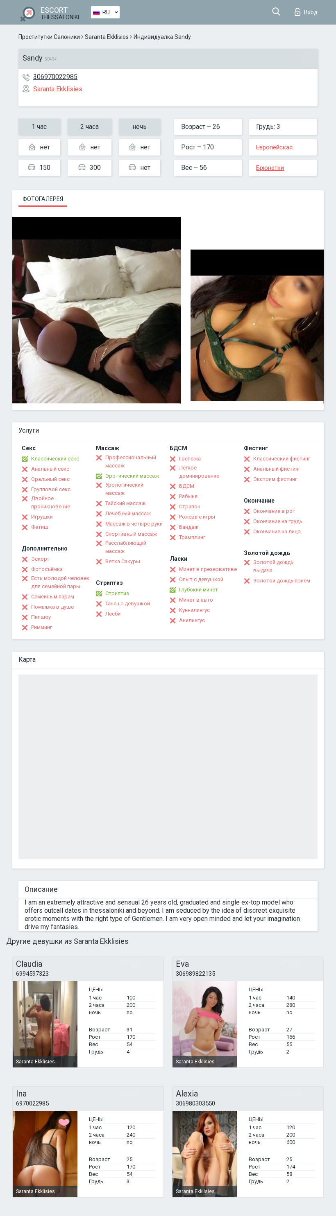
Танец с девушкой (127, 603)
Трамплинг (192, 537)
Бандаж (188, 527)
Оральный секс (50, 479)
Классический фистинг (281, 459)
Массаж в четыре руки (134, 524)
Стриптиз (117, 593)
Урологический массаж (124, 489)
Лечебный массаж (128, 513)
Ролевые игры (197, 517)
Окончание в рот (274, 511)
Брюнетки (270, 167)
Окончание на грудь (277, 521)
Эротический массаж (132, 476)
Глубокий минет (198, 590)
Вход (311, 12)
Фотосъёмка (47, 569)
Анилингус (192, 620)
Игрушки (42, 517)
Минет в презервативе (208, 569)
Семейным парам (52, 596)
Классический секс (55, 459)
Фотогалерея (43, 199)
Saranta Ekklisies (107, 37)
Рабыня (188, 496)
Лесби (112, 614)
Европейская (274, 147)
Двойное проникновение (50, 502)
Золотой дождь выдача (273, 566)
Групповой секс (50, 489)
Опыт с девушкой (201, 579)
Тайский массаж (125, 503)
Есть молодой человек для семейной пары (60, 582)
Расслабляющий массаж (125, 547)
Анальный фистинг (276, 469)
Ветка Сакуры (122, 561)
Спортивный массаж (131, 534)
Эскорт (40, 559)
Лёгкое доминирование (199, 472)
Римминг (41, 627)
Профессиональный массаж (130, 461)
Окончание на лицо (277, 531)
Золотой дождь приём (281, 581)
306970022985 (55, 77)
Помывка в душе (52, 607)
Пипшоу (41, 617)
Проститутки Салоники (49, 37)
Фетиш (39, 527)
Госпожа (190, 459)
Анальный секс (50, 469)
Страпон (189, 506)
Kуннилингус (194, 610)
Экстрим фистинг (275, 479)
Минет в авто (196, 600)
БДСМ (186, 486)
